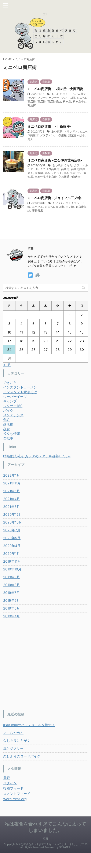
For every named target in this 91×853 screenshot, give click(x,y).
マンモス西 (68, 97)
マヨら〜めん (13, 733)
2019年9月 (11, 577)
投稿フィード (13, 788)
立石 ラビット (53, 173)
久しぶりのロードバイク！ (23, 756)
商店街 (41, 101)
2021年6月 (11, 491)
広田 (45, 838)
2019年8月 (11, 585)
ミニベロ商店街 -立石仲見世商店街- (55, 160)
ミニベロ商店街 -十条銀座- (50, 126)
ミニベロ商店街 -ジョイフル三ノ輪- (55, 198)
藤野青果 (37, 210)
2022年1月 (11, 475)
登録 (6, 778)
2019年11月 (12, 561)
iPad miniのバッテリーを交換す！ (29, 725)
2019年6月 (11, 600)
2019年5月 (11, 608)
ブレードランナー (48, 97)
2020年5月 (12, 538)
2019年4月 (11, 616)
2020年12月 (12, 514)
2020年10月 (12, 522)
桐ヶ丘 (67, 101)
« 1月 (7, 365)
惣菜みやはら (76, 135)
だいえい (58, 203)
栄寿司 (39, 173)
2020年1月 (11, 553)
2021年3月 (11, 506)
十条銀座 (61, 135)
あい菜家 (56, 131)
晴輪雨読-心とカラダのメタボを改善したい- (36, 456)
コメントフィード (16, 793)
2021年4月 (11, 499)
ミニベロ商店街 (49, 169)
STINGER (64, 847)
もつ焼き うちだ (62, 165)
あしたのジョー (61, 94)
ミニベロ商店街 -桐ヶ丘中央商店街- (56, 89)
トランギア (71, 131)
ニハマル (37, 206)
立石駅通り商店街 (69, 176)
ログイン (10, 783)
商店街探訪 (54, 101)
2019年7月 (11, 593)
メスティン (47, 135)
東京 (30, 173)
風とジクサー (13, 748)
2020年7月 (11, 530)
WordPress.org (15, 799)
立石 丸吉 (70, 173)
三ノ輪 (70, 206)
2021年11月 (12, 483)
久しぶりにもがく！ (18, 740)
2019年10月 (12, 569)
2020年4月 (12, 546)
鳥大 (30, 139)
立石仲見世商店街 (46, 176)
